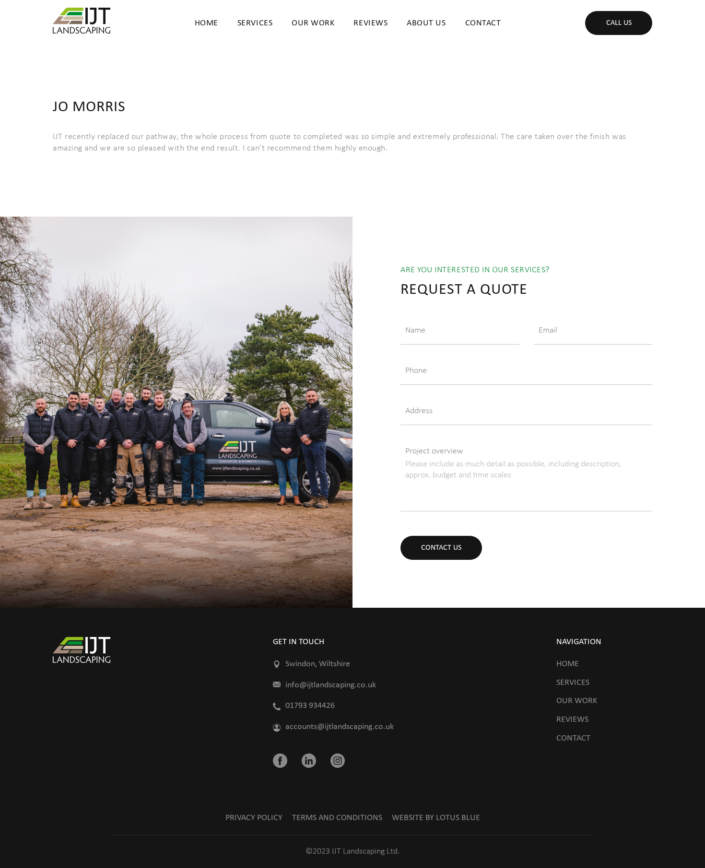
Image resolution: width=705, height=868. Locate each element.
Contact (573, 738)
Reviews (370, 23)
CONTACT (483, 23)
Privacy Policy (253, 817)
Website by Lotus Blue (436, 817)
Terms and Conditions (337, 817)
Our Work (313, 23)
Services (254, 23)
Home (567, 664)
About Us (426, 23)
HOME (206, 23)
